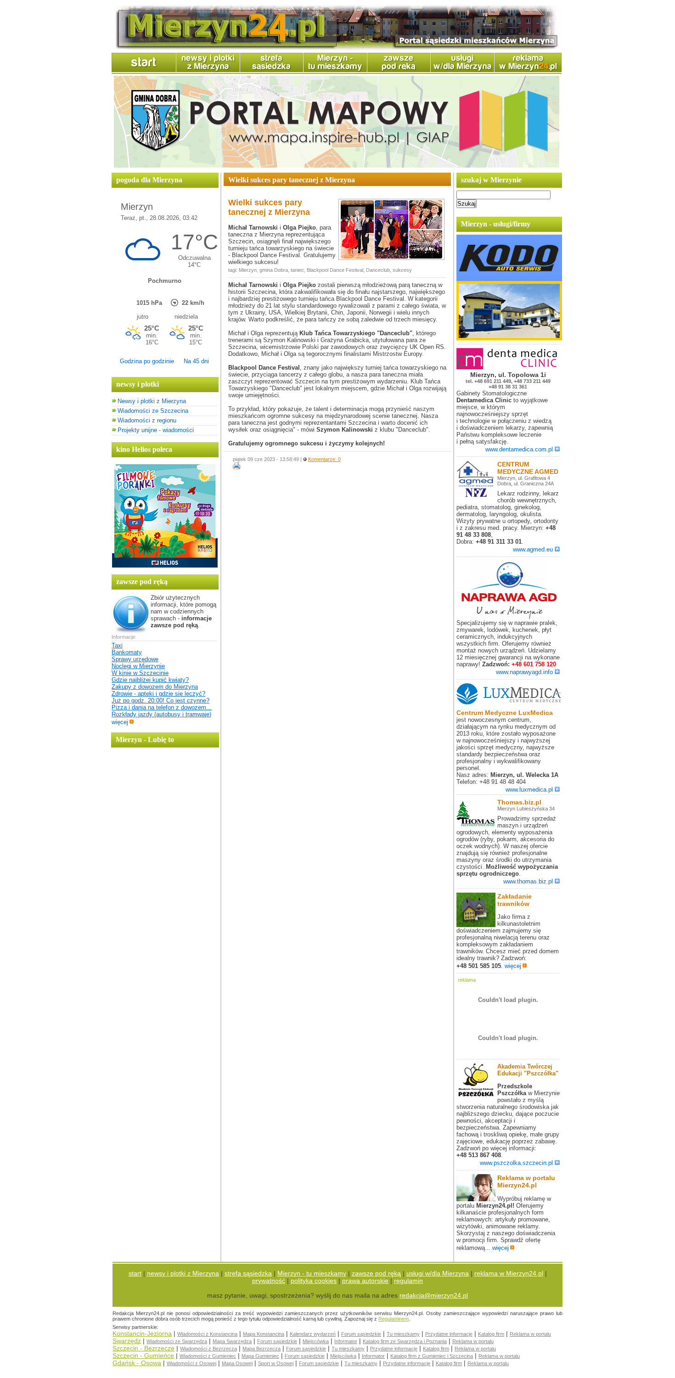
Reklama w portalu (530, 1334)
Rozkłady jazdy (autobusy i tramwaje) (161, 714)
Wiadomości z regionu (147, 420)
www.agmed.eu (533, 549)
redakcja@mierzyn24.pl (433, 1295)
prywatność (268, 1280)
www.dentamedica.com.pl (519, 449)
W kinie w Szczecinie (140, 672)
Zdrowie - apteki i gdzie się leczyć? (158, 693)
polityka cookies (314, 1280)
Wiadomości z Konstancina (207, 1334)
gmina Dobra (273, 270)
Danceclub (378, 270)
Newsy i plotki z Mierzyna (152, 401)
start (135, 1273)
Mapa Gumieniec (260, 1356)
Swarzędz (126, 1340)
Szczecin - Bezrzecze (143, 1348)
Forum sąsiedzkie (361, 1334)
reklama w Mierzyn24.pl (508, 1273)
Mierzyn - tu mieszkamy (311, 1273)
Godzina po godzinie (147, 361)
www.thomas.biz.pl (528, 881)
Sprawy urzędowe (135, 659)
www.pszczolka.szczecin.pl (516, 1162)
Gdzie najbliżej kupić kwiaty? (150, 679)
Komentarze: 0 (324, 459)
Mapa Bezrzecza (261, 1348)
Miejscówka (316, 1341)
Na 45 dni (196, 361)
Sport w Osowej (275, 1363)
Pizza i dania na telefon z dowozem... (162, 707)
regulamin (408, 1280)
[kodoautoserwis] (509, 338)
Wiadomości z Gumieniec (208, 1356)
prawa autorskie (365, 1280)
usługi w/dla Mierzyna (437, 1273)
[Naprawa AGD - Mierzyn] (509, 617)
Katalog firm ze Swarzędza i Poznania (405, 1341)
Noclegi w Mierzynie (138, 666)
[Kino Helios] (165, 565)
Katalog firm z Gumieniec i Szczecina (431, 1356)
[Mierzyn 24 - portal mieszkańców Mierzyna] (337, 48)
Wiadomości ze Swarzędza (176, 1341)
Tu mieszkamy (403, 1334)
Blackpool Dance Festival (335, 270)
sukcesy (402, 270)
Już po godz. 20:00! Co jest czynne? (160, 700)
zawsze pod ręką (376, 1273)
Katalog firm (491, 1334)
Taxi (117, 645)
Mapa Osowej (237, 1363)
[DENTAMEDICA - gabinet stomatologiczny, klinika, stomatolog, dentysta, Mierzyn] (509, 367)
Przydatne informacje (448, 1334)
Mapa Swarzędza (232, 1341)
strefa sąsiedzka (248, 1273)
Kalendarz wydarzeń (313, 1334)
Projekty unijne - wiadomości (156, 430)
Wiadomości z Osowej (191, 1363)
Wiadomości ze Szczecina (153, 410)
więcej (120, 722)
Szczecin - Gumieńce (143, 1355)
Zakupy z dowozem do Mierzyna (155, 686)
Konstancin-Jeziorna (142, 1333)
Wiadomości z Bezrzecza (208, 1348)
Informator (345, 1341)
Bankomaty (127, 652)
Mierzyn (248, 270)
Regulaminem (393, 1319)
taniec (297, 270)
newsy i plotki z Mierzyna (183, 1273)
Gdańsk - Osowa (136, 1363)
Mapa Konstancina (263, 1334)
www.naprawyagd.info (524, 672)
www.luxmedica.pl (529, 789)
